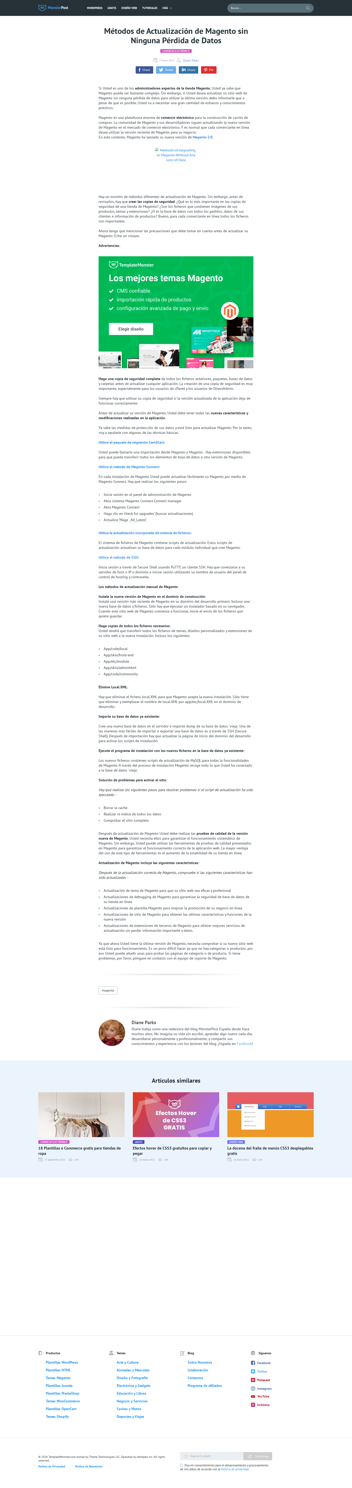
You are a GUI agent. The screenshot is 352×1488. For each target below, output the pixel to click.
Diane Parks (191, 60)
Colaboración (198, 1370)
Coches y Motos (129, 1408)
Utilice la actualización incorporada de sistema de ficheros (144, 533)
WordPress (94, 8)
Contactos (195, 1377)
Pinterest (263, 1380)
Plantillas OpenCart (61, 1408)
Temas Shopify (57, 1416)
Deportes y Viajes (130, 1416)
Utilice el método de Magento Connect (129, 466)
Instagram (264, 1388)
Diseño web (129, 8)
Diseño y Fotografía (132, 1377)
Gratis (112, 8)
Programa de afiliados (205, 1385)
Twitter (262, 1371)
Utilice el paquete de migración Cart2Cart (131, 442)
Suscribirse (261, 1456)
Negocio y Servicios (132, 1401)
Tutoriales (149, 8)
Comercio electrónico (175, 50)
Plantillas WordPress (62, 1362)
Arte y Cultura (128, 1362)
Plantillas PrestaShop (62, 1393)
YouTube (263, 1396)
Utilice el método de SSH (118, 557)
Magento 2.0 (202, 137)
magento (108, 990)
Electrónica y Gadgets (134, 1385)
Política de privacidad (235, 1469)
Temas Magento (58, 1377)
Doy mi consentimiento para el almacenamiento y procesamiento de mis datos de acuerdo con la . (224, 1467)
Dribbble (263, 1405)
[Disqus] (176, 1256)
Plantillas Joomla (59, 1385)
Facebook (244, 1043)
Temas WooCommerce (63, 1401)
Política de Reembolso (88, 1466)
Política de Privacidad (51, 1466)
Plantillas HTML (58, 1370)
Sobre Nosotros (200, 1362)
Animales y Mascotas (133, 1370)
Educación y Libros (131, 1393)
